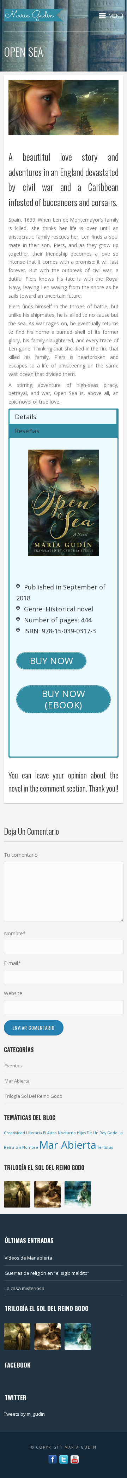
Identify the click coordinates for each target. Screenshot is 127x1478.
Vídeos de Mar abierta (28, 1258)
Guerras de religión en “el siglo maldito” (47, 1273)
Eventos (13, 1065)
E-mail (12, 963)
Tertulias (105, 1147)
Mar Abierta (17, 1081)
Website (13, 993)
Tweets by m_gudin (24, 1414)
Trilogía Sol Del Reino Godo (33, 1096)
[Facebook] (52, 1459)
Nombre (15, 933)
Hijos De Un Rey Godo (97, 1132)
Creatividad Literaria (23, 1132)
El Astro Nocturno (59, 1132)
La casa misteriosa (24, 1288)
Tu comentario (21, 854)
